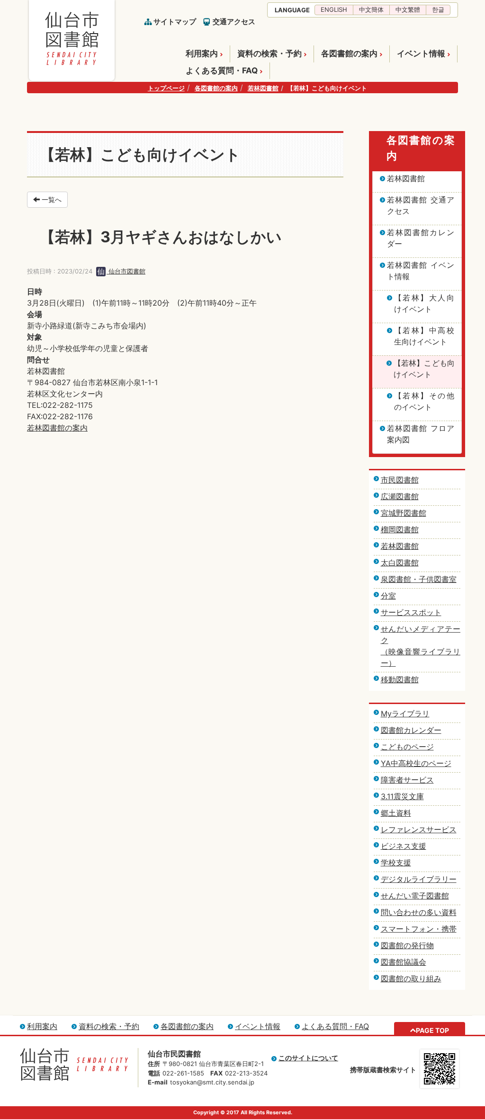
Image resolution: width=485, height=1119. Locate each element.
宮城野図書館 (403, 513)
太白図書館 (400, 562)
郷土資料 (396, 813)
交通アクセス (234, 21)
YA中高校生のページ (416, 763)
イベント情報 (421, 53)
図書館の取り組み (411, 978)
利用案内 (202, 53)
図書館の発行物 (407, 945)
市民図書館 (400, 480)
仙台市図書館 (126, 271)
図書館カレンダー (411, 730)
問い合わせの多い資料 (419, 912)
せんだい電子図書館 (415, 895)
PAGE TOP (432, 1030)
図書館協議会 (403, 962)
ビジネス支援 (403, 846)
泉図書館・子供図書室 (419, 579)
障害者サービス (407, 779)
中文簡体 (371, 9)
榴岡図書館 (400, 529)
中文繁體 (407, 9)
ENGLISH (334, 9)
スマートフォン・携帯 (419, 929)
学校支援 (396, 862)
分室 (388, 595)
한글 (438, 9)
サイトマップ (174, 21)
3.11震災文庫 (402, 796)
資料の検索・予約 (269, 53)
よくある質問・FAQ (222, 70)
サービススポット (411, 612)
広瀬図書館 (400, 496)
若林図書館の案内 (57, 427)
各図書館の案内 (349, 53)
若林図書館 (263, 88)
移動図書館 (400, 679)
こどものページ (407, 746)
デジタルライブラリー (419, 879)
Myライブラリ (405, 713)
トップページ (166, 88)
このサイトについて (308, 1058)
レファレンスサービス (419, 829)
